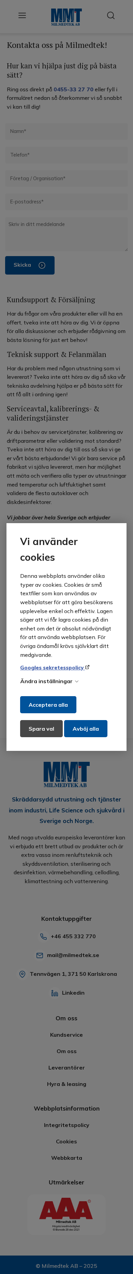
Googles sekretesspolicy (52, 667)
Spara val (41, 728)
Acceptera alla (48, 704)
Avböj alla (86, 728)
